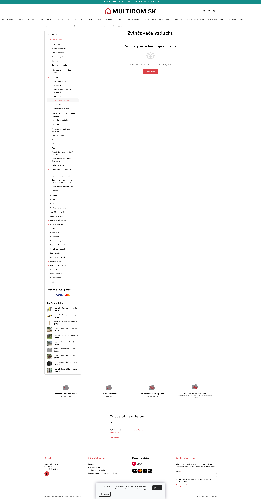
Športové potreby (57, 216)
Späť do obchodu (150, 72)
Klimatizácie (58, 104)
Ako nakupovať (94, 467)
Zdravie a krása (56, 228)
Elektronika (54, 237)
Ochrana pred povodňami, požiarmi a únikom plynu (62, 181)
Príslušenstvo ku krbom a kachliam (62, 130)
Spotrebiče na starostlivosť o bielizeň (64, 114)
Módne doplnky (56, 274)
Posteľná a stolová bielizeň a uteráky (63, 153)
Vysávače (56, 124)
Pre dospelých (55, 261)
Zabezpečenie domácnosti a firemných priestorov (62, 170)
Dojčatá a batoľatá (57, 257)
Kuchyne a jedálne (59, 57)
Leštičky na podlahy (60, 120)
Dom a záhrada (56, 39)
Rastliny (55, 148)
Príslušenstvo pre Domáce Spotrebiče (62, 160)
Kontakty (91, 464)
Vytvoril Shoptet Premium (208, 496)
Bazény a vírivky (58, 53)
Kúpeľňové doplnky (59, 144)
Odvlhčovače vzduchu (62, 108)
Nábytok (53, 196)
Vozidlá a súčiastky (57, 212)
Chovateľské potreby (58, 220)
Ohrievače (57, 96)
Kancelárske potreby (58, 241)
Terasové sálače (60, 81)
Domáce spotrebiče (59, 65)
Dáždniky (55, 191)
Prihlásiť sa (115, 437)
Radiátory (57, 85)
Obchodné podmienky (96, 470)
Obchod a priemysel (58, 208)
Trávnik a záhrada (59, 49)
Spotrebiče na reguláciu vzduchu (62, 71)
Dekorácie (56, 44)
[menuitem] (8, 19)
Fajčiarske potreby (59, 165)
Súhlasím (157, 488)
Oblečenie (54, 269)
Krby (53, 140)
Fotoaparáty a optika (58, 245)
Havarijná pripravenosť (61, 176)
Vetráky (57, 77)
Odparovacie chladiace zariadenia (62, 91)
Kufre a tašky (55, 253)
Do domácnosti (56, 278)
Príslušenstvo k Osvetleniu (62, 186)
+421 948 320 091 (52, 469)
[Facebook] (46, 473)
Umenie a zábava (57, 224)
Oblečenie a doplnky (58, 249)
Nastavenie (104, 494)
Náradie (53, 200)
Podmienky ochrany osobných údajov (102, 473)
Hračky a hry (55, 232)
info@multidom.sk (51, 464)
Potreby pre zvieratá (58, 265)
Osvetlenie (56, 61)
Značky (53, 282)
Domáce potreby (58, 136)
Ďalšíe (52, 204)
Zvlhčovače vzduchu (61, 100)
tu (145, 489)
